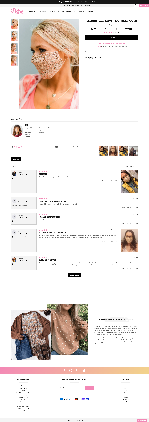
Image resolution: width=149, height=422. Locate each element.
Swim (125, 388)
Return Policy (23, 388)
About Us (23, 386)
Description (90, 52)
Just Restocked (66, 11)
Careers (23, 390)
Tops (126, 390)
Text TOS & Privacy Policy (23, 393)
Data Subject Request (23, 406)
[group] (49, 64)
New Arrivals (32, 11)
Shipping (23, 399)
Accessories (126, 399)
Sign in (99, 46)
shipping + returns (93, 57)
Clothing (81, 11)
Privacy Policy (23, 395)
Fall (75, 11)
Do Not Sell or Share (23, 408)
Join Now (89, 388)
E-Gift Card (126, 402)
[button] (112, 32)
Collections (43, 11)
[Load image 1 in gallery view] (49, 64)
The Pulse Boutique (78, 420)
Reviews (23, 404)
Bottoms (125, 395)
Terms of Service (23, 397)
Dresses (126, 393)
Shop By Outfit (54, 11)
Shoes (126, 397)
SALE (125, 404)
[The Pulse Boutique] (17, 11)
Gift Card (91, 11)
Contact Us (23, 402)
